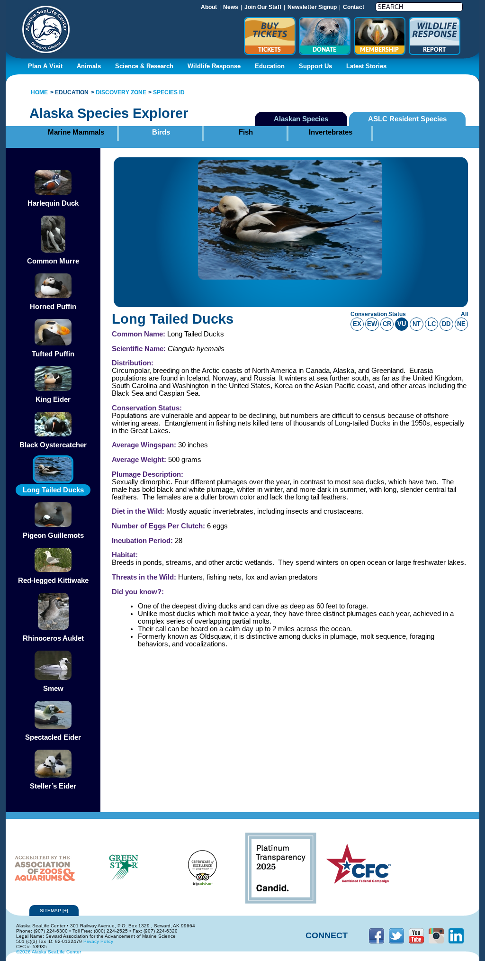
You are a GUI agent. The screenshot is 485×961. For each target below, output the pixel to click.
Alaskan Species (301, 119)
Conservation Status (378, 314)
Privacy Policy (98, 941)
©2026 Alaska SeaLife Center (48, 951)
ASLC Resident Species (407, 119)
